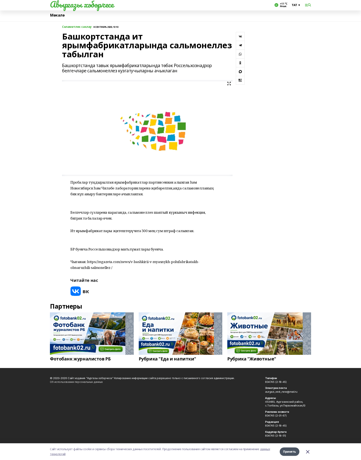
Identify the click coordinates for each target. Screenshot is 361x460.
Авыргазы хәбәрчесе (81, 4)
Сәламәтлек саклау (77, 27)
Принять (289, 452)
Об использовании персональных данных (76, 381)
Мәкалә (57, 15)
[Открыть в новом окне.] (79, 291)
